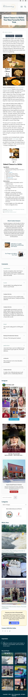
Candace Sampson (8, 32)
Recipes (11, 210)
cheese (11, 212)
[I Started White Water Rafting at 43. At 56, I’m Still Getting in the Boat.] (7, 658)
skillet (14, 212)
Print (15, 161)
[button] (6, 392)
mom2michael (7, 268)
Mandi (5, 324)
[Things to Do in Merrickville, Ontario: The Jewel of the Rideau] (7, 671)
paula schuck (6, 345)
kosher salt (10, 177)
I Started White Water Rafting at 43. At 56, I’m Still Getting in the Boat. (13, 551)
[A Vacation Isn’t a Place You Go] (20, 658)
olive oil (10, 172)
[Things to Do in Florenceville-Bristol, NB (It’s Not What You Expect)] (20, 684)
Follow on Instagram (14, 419)
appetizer (7, 212)
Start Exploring (14, 491)
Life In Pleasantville (15, 694)
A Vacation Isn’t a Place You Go (9, 579)
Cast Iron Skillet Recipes (18, 209)
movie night (15, 139)
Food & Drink (6, 210)
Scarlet (5, 282)
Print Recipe (19, 36)
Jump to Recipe (10, 36)
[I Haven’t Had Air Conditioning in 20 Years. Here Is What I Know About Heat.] (20, 671)
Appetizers (10, 209)
